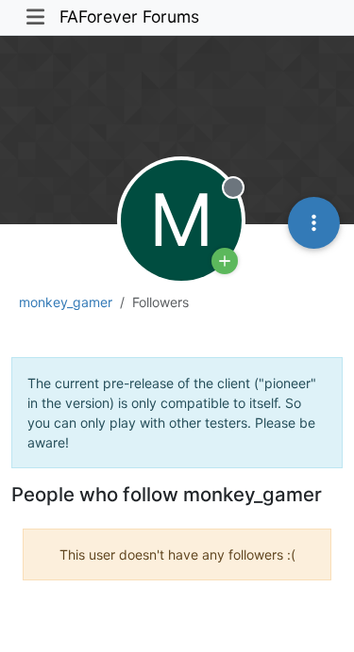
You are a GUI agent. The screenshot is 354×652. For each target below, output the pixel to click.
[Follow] (224, 261)
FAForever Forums (129, 16)
